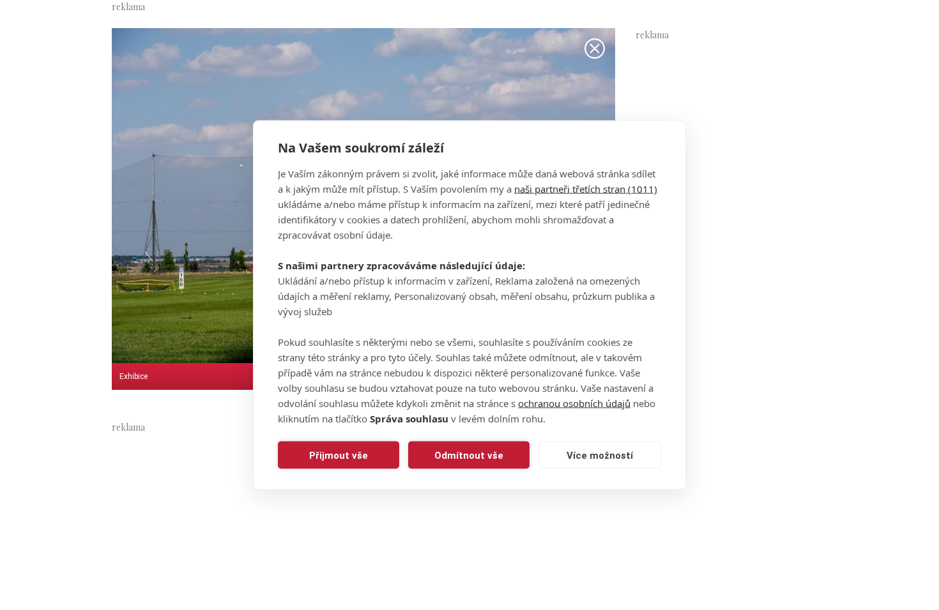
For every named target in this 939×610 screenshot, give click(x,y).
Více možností (600, 455)
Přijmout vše (338, 455)
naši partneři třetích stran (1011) (585, 188)
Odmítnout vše (468, 455)
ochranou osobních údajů (574, 403)
